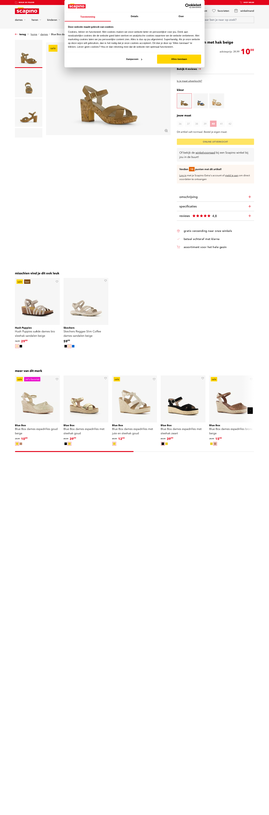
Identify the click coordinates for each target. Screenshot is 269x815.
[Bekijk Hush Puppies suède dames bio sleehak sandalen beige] (37, 300)
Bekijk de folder (26, 2)
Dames (44, 34)
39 (205, 123)
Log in (182, 175)
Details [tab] (134, 16)
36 (180, 123)
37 (188, 123)
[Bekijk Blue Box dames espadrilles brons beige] (231, 398)
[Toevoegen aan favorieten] (57, 281)
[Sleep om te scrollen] (74, 451)
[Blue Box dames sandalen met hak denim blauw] (200, 100)
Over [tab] (181, 16)
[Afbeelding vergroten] (166, 131)
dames (19, 19)
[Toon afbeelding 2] (28, 83)
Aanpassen (132, 59)
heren (35, 19)
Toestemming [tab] (87, 16)
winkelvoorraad (205, 152)
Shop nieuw (248, 2)
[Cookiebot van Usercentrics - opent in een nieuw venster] (187, 6)
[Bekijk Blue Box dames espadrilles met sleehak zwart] (183, 398)
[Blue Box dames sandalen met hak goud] (216, 100)
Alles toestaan (179, 59)
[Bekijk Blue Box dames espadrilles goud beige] (37, 398)
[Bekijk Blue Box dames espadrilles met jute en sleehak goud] (134, 398)
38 (196, 123)
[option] (17, 346)
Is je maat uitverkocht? (189, 80)
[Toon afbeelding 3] (28, 113)
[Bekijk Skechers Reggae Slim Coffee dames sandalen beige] (86, 300)
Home (34, 34)
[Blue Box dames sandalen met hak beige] (184, 100)
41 (221, 123)
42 (230, 123)
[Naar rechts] (250, 410)
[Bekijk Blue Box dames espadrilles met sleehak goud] (86, 398)
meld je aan (231, 175)
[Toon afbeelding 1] (28, 54)
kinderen (52, 19)
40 (213, 123)
